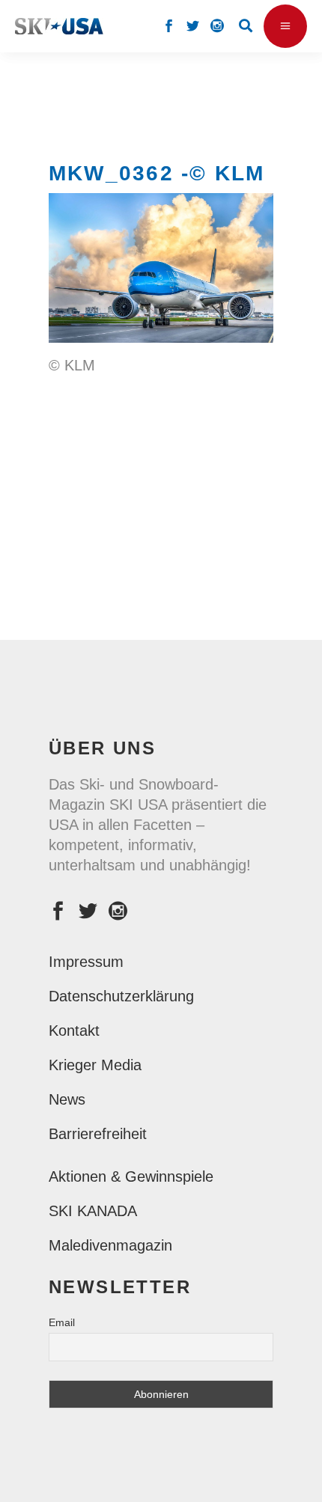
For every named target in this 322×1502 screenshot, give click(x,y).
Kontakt (74, 1030)
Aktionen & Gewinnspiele (131, 1176)
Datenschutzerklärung (121, 996)
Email (62, 1322)
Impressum (86, 961)
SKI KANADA (93, 1211)
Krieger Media (95, 1065)
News (67, 1099)
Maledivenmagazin (110, 1245)
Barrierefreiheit (98, 1134)
